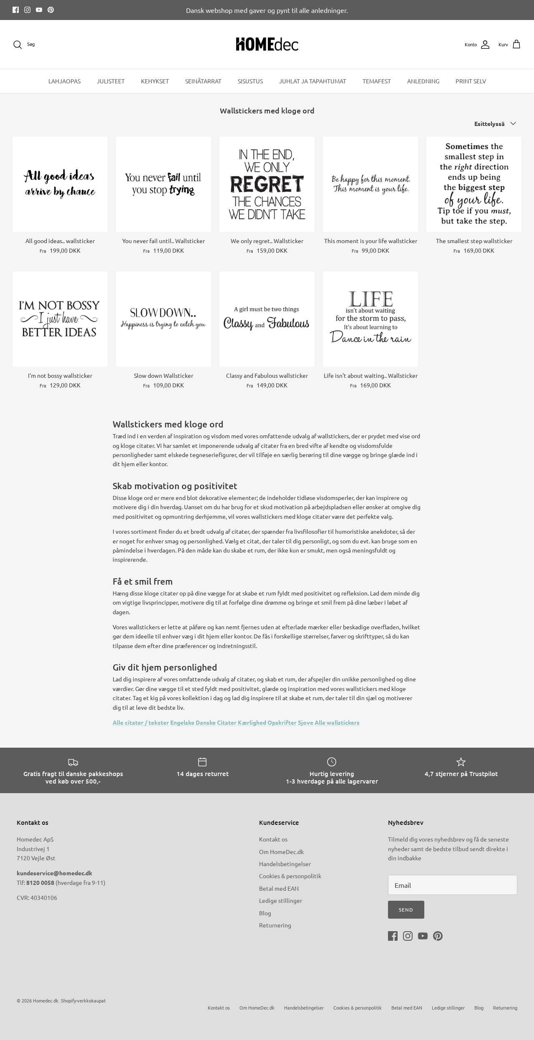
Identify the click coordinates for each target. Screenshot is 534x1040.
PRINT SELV (471, 81)
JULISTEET (111, 81)
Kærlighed (252, 722)
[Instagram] (27, 10)
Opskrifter (282, 722)
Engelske (182, 722)
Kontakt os (273, 839)
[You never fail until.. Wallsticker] (163, 184)
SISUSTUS (250, 81)
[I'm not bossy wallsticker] (60, 319)
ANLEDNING (423, 81)
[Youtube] (39, 10)
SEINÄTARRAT (203, 81)
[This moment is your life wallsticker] (370, 184)
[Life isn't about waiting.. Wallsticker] (370, 319)
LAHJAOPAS (64, 81)
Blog (265, 913)
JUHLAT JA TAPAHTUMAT (312, 81)
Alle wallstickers (337, 722)
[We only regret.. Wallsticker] (267, 184)
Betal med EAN (279, 888)
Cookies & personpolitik (290, 875)
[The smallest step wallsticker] (473, 184)
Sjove (305, 722)
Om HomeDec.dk (281, 851)
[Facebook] (16, 10)
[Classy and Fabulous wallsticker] (267, 319)
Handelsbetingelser (285, 863)
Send (406, 909)
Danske (206, 722)
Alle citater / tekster (141, 722)
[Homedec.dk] (267, 44)
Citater (227, 722)
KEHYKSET (155, 81)
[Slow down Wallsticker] (163, 319)
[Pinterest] (51, 10)
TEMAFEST (377, 81)
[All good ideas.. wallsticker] (60, 184)
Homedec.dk (45, 1000)
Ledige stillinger (280, 900)
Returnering (275, 925)
